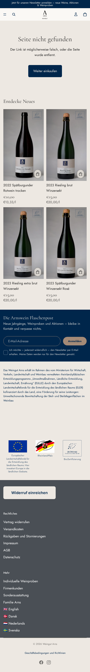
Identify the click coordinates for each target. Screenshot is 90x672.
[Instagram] (48, 662)
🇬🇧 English (11, 609)
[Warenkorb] (85, 14)
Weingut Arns (50, 644)
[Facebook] (41, 662)
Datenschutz (11, 557)
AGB (6, 550)
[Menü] (5, 14)
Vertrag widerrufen (16, 522)
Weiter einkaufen (45, 71)
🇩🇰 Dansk (10, 616)
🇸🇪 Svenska (11, 630)
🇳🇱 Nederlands (14, 623)
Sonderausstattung (16, 595)
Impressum (10, 543)
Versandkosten (13, 529)
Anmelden (75, 341)
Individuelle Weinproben (20, 581)
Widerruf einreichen (29, 493)
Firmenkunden (13, 588)
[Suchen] (13, 14)
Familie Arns (12, 602)
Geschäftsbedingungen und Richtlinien (45, 653)
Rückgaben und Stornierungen (24, 536)
